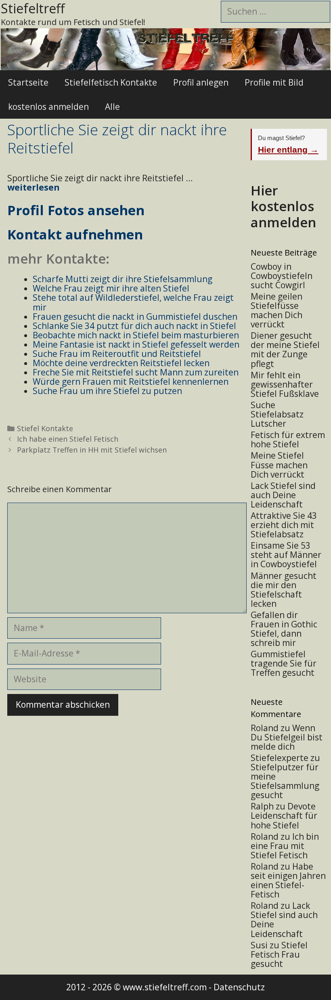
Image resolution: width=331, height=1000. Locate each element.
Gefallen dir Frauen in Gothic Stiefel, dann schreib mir (284, 628)
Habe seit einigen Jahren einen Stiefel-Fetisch (288, 880)
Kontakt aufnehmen (75, 234)
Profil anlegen (200, 82)
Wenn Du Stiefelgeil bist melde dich (287, 737)
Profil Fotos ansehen (76, 210)
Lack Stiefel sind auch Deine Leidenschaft (283, 495)
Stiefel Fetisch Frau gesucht (279, 954)
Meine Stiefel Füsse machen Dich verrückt (279, 465)
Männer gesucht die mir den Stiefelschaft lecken (283, 589)
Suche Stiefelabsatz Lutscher (277, 414)
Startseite (28, 82)
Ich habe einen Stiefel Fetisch (67, 439)
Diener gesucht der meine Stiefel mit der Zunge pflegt (285, 349)
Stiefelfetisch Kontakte (111, 82)
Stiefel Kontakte (45, 428)
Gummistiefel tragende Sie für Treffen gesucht (283, 663)
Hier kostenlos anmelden (283, 206)
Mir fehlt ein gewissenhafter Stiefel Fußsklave (285, 384)
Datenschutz (239, 987)
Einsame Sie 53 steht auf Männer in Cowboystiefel (286, 555)
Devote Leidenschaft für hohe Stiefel (284, 815)
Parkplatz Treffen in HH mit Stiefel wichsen (92, 450)
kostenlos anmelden (48, 106)
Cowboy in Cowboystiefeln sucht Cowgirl (281, 276)
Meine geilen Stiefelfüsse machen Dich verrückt (276, 310)
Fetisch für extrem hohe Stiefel (288, 439)
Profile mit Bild (274, 82)
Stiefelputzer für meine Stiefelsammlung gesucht (285, 781)
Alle (112, 106)
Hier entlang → (288, 149)
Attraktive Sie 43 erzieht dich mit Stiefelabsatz (284, 525)
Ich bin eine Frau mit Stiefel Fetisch (285, 846)
